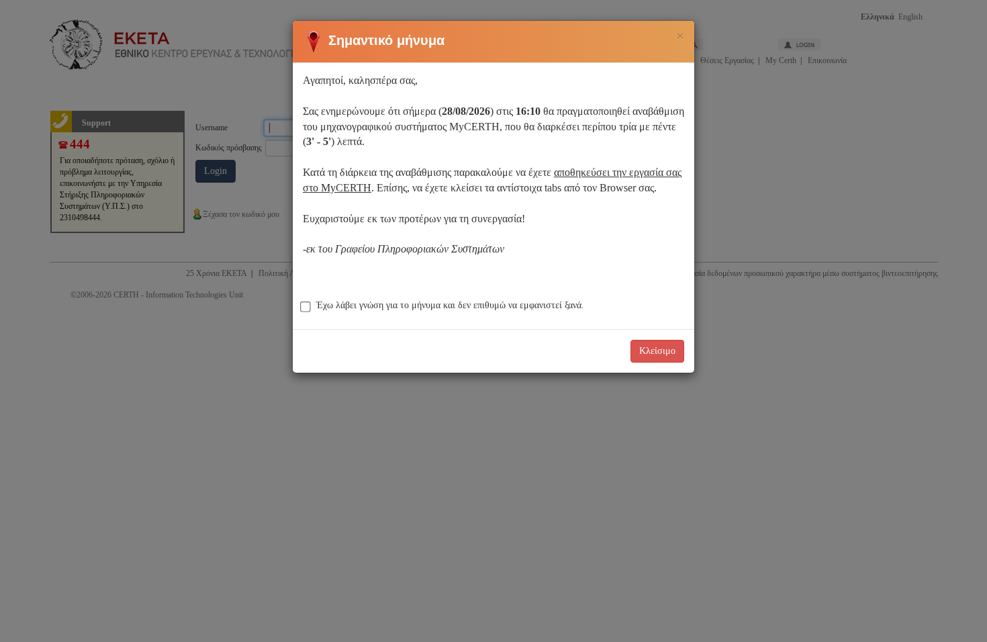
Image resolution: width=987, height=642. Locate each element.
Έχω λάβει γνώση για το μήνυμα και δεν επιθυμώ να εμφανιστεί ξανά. (450, 305)
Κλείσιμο (657, 351)
